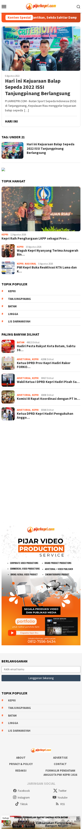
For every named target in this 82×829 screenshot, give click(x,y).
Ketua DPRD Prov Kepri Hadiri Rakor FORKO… (43, 365)
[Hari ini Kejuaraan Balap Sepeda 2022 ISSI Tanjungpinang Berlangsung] (41, 48)
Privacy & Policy (21, 764)
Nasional (30, 263)
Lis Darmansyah (19, 321)
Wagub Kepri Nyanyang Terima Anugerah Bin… (47, 252)
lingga (13, 314)
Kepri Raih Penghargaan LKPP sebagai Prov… (35, 238)
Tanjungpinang (19, 299)
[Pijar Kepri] (41, 6)
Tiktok (24, 804)
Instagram (24, 797)
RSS (62, 804)
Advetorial (24, 359)
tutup (6, 818)
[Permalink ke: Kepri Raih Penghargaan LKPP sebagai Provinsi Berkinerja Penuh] (41, 209)
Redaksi (20, 770)
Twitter (62, 791)
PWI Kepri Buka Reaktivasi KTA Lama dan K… (47, 269)
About (21, 758)
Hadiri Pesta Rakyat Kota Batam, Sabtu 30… (46, 348)
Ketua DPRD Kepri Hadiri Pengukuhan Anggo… (45, 416)
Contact (60, 764)
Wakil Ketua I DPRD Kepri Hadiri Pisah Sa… (48, 382)
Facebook (24, 791)
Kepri (5, 234)
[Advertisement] (41, 470)
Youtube (62, 797)
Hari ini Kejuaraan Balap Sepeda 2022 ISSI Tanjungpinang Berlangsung (37, 87)
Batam (12, 306)
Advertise (60, 758)
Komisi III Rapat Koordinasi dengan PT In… (48, 399)
